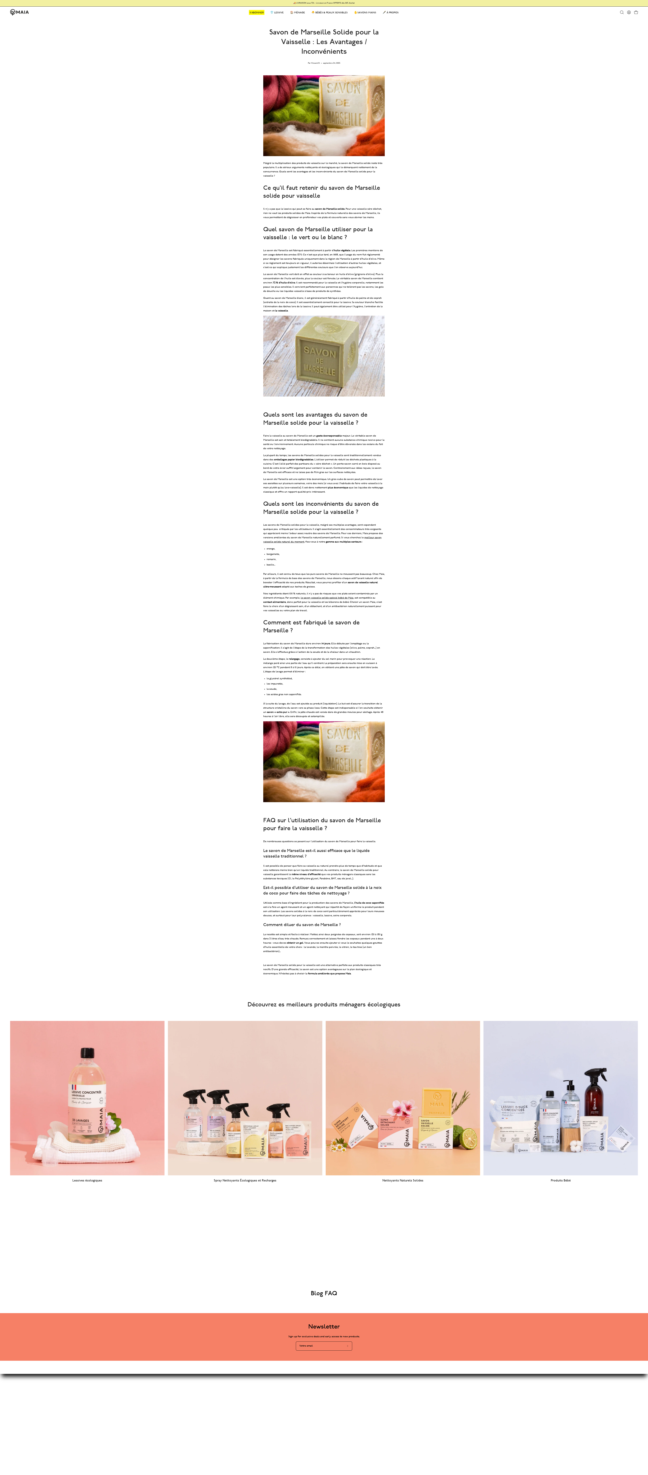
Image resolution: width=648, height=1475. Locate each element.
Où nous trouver (325, 1413)
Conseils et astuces (281, 1385)
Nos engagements (280, 1390)
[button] (621, 12)
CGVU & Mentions (326, 1390)
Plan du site (277, 1379)
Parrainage (276, 1402)
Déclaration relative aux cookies (334, 1402)
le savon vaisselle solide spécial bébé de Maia (327, 598)
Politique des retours (328, 1407)
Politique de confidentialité (332, 1396)
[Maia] (19, 12)
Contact (320, 1379)
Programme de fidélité (283, 1396)
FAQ (318, 1385)
